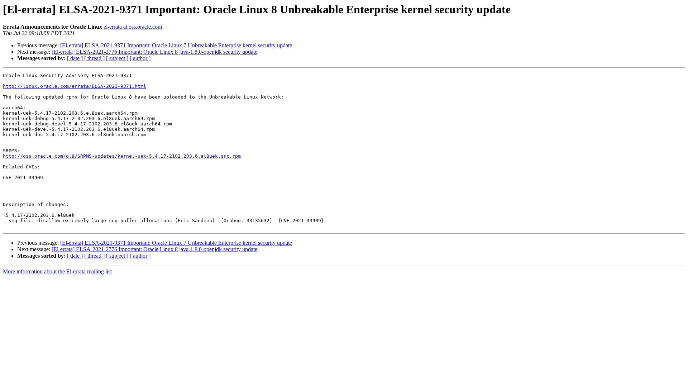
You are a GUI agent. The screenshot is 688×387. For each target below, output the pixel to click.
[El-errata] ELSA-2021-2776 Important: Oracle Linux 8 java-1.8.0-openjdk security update (154, 52)
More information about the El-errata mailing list (57, 271)
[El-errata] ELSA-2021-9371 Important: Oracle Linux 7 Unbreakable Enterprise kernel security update (176, 45)
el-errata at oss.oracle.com (133, 27)
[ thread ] (94, 58)
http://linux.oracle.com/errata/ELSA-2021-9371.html (74, 86)
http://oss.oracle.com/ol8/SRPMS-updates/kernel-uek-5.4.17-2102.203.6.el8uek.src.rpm (122, 156)
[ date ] (75, 58)
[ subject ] (117, 58)
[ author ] (140, 58)
